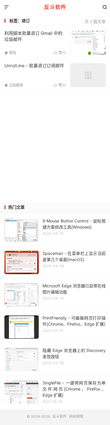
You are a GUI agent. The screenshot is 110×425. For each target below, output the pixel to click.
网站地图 (76, 416)
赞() (60, 53)
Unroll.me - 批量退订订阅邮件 (34, 65)
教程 (10, 53)
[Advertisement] (55, 146)
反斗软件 (55, 7)
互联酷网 (13, 85)
